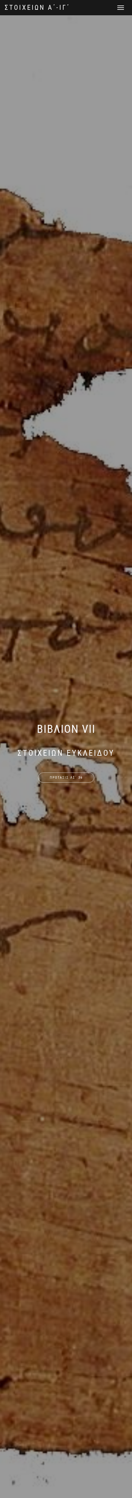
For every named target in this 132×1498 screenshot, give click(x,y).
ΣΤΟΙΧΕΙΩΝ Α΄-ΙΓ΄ (37, 7)
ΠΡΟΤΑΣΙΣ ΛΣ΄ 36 (66, 778)
